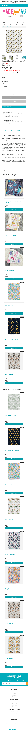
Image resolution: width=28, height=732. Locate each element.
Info (19, 72)
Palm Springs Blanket (11, 415)
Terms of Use (14, 703)
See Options (14, 209)
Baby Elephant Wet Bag (11, 235)
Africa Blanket (9, 658)
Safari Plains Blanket (10, 519)
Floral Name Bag (9, 270)
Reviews (13, 130)
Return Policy (14, 705)
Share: (3, 63)
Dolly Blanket (8, 589)
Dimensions (12, 128)
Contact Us (14, 696)
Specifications (6, 130)
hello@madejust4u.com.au (15, 723)
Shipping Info (14, 713)
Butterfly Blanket (10, 554)
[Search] (21, 16)
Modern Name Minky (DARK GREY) (13, 201)
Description (5, 128)
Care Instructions (14, 715)
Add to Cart (14, 98)
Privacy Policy (14, 706)
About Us (14, 695)
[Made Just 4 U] (14, 11)
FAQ (18, 128)
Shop (14, 693)
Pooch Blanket (9, 374)
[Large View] (4, 57)
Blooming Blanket (10, 305)
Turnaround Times (14, 711)
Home (14, 691)
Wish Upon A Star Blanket (12, 339)
